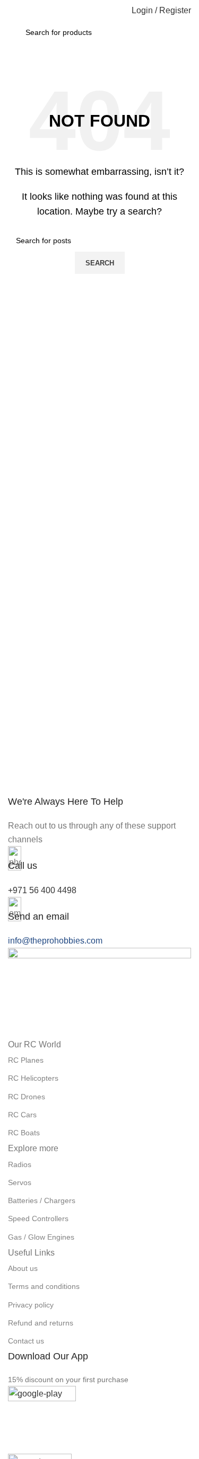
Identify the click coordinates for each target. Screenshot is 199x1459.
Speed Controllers (38, 1218)
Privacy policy (31, 1305)
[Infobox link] (99, 820)
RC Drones (26, 1096)
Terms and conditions (44, 1286)
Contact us (26, 1341)
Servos (19, 1182)
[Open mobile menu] (12, 10)
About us (23, 1268)
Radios (19, 1164)
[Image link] (99, 992)
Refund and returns (40, 1323)
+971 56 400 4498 (42, 890)
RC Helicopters (33, 1078)
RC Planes (26, 1060)
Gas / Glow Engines (41, 1237)
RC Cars (22, 1114)
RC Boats (24, 1132)
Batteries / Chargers (41, 1200)
